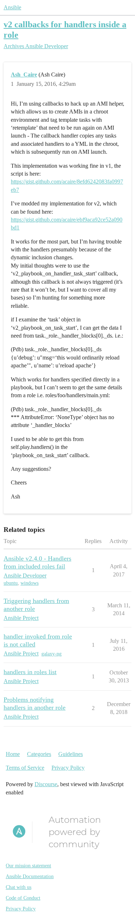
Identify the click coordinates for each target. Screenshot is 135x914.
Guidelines (70, 754)
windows (30, 583)
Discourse (46, 784)
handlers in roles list (30, 672)
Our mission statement (28, 865)
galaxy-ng (51, 653)
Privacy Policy (68, 768)
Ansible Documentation (30, 876)
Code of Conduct (23, 898)
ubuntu (11, 583)
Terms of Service (25, 768)
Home (13, 754)
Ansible (12, 7)
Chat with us (18, 887)
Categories (39, 754)
